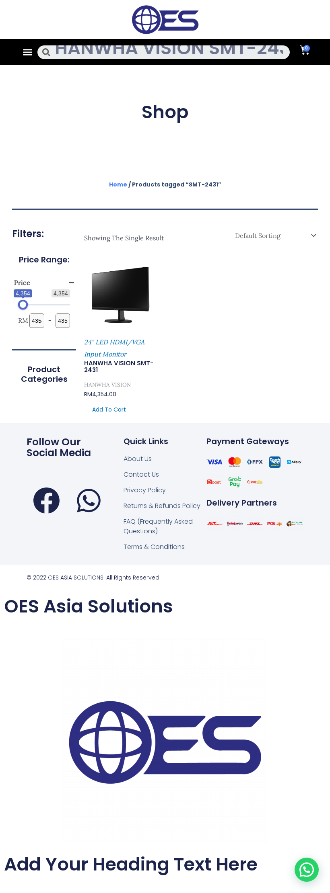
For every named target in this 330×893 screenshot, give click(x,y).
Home (118, 184)
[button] (27, 52)
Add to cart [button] (109, 410)
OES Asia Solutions (88, 606)
